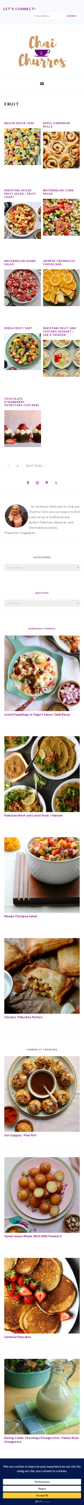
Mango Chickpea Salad (20, 916)
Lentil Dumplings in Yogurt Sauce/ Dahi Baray (37, 714)
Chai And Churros (42, 51)
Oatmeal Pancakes (17, 1337)
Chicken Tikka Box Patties (23, 1017)
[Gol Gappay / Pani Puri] (42, 1130)
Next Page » (35, 465)
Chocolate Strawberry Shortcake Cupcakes (21, 402)
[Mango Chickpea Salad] (42, 911)
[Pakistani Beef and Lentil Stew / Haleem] (42, 811)
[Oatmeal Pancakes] (42, 1332)
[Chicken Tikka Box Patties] (42, 1012)
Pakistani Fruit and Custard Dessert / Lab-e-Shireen (59, 331)
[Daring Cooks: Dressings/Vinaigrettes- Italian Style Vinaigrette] (42, 1433)
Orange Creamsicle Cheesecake (59, 262)
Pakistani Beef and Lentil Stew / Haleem (33, 815)
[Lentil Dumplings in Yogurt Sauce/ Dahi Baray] (42, 710)
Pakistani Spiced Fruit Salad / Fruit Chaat (20, 194)
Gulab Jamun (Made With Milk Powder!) (33, 1236)
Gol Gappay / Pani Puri (20, 1135)
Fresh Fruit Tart (18, 328)
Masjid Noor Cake (19, 123)
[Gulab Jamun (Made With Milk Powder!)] (42, 1231)
